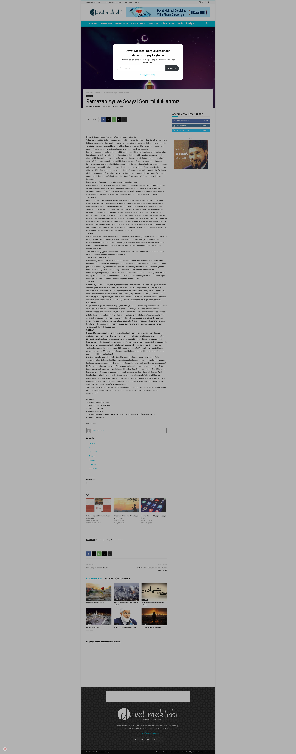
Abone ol (172, 68)
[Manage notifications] (5, 749)
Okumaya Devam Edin (148, 75)
